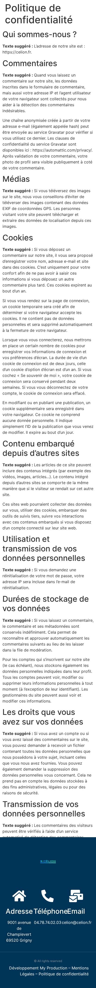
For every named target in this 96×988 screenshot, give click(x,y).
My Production (53, 967)
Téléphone (50, 911)
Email (76, 911)
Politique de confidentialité (64, 973)
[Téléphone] (47, 896)
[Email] (76, 896)
